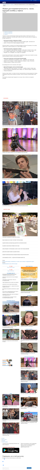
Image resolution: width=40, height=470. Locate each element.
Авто (29, 411)
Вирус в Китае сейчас (11, 270)
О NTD (3, 438)
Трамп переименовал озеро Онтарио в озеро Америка (10, 282)
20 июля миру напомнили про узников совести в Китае (11, 237)
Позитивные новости (11, 300)
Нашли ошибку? (5, 441)
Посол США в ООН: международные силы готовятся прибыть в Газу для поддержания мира (10, 292)
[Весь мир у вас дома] (2, 384)
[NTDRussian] (2, 383)
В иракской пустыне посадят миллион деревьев (9, 284)
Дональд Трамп (9, 267)
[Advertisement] (14, 88)
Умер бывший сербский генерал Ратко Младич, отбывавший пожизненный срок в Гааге (9, 275)
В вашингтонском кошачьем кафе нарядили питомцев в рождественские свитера (15, 254)
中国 (35, 0)
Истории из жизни (29, 310)
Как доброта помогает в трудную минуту (27, 326)
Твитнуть (6, 34)
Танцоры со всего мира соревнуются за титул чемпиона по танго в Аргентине (14, 152)
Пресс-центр (4, 439)
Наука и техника (29, 329)
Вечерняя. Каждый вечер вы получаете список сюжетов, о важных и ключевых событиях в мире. (20, 460)
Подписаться (29, 468)
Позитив (12, 4)
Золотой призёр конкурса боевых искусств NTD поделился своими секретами (28, 292)
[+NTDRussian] (2, 387)
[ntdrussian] (2, 389)
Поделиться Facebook (8, 31)
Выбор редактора (29, 266)
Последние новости (11, 273)
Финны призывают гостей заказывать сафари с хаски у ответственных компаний (15, 248)
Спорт (11, 393)
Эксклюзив (29, 295)
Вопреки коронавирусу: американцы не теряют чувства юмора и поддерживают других (18, 261)
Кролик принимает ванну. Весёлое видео (9, 263)
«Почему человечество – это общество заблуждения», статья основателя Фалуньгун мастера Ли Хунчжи (29, 279)
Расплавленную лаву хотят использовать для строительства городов (13, 179)
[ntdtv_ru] (2, 390)
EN (34, 0)
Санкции (13, 267)
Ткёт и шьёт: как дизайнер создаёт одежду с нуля (28, 393)
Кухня (29, 396)
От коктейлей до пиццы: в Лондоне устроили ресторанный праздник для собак (15, 205)
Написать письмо (24, 448)
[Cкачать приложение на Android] (10, 452)
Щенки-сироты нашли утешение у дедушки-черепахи (11, 251)
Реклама (3, 440)
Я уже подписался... (6, 469)
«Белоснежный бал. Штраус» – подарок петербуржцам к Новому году (13, 257)
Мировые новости (6, 4)
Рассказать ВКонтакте (8, 33)
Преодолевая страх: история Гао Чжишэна (27, 306)
